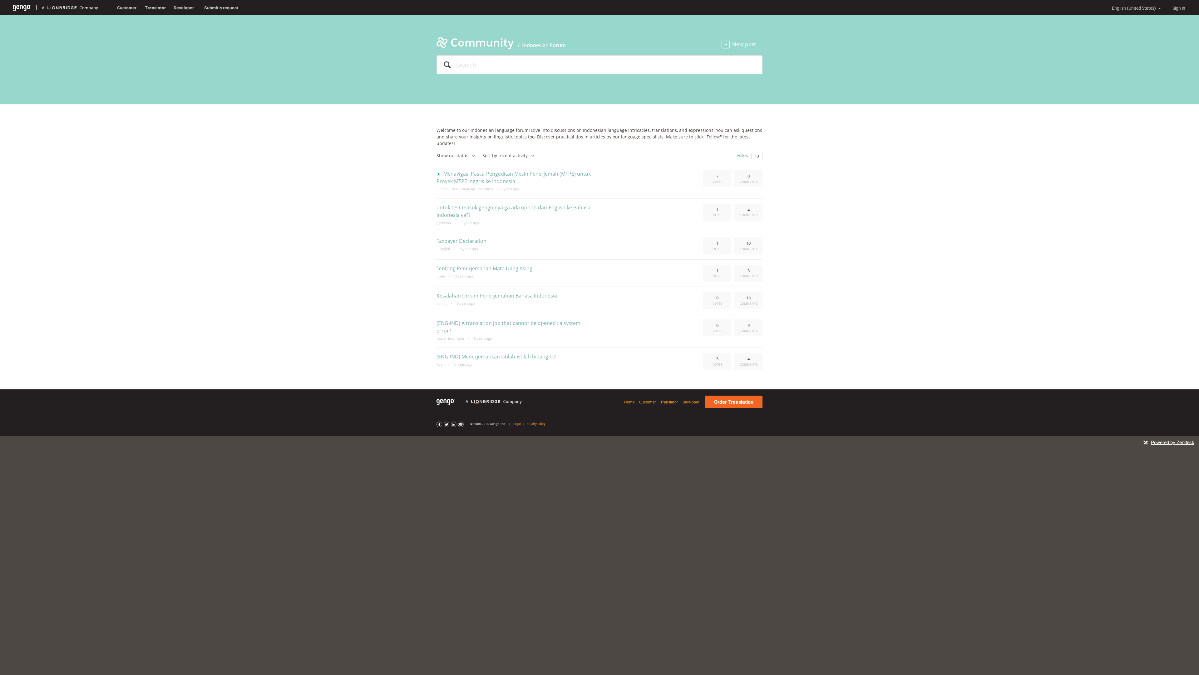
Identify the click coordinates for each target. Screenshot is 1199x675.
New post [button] (744, 44)
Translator (155, 8)
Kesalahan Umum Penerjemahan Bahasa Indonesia (497, 295)
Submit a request (221, 8)
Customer (126, 8)
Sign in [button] (1178, 8)
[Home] (22, 8)
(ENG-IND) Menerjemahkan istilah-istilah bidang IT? (496, 356)
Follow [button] (742, 155)
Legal (517, 424)
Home (629, 401)
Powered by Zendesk (1172, 442)
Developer (184, 8)
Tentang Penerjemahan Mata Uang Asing (484, 268)
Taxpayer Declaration (461, 241)
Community (482, 42)
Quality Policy (536, 424)
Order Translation (733, 401)
